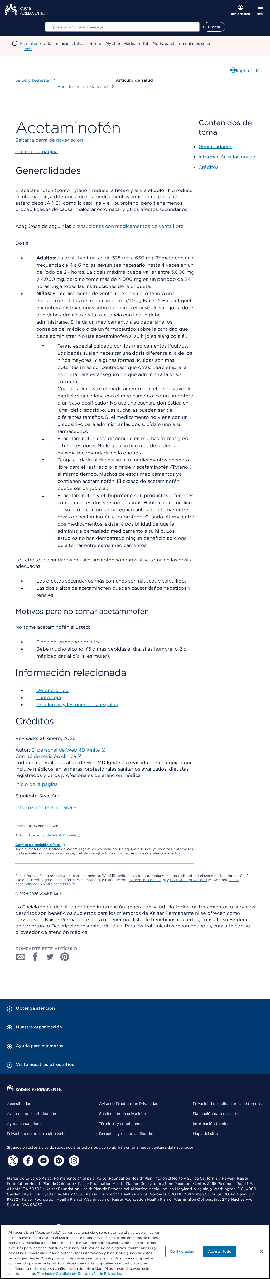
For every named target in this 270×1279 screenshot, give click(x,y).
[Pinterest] (58, 1160)
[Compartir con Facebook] (35, 956)
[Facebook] (27, 1160)
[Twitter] (12, 1160)
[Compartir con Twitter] (50, 956)
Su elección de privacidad (122, 1114)
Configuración (182, 1251)
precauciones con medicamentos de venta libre (128, 226)
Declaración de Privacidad (100, 1274)
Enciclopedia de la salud (83, 86)
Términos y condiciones (120, 1124)
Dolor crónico (52, 690)
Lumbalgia (48, 697)
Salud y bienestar (33, 80)
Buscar (214, 27)
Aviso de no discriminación (31, 1114)
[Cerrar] (261, 1251)
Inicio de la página (36, 784)
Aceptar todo (219, 1251)
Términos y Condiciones (56, 1274)
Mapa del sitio (205, 1134)
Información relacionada (43, 807)
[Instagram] (73, 1160)
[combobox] (122, 27)
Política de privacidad (188, 880)
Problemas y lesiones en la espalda (77, 704)
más (28, 48)
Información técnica (211, 1124)
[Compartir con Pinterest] (65, 956)
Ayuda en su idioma (25, 1124)
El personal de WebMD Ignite (51, 835)
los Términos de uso (145, 880)
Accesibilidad (19, 1104)
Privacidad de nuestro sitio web (36, 1134)
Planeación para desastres (216, 1114)
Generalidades (215, 146)
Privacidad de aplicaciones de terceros (228, 1104)
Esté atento (31, 43)
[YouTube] (42, 1160)
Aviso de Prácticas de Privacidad (128, 1104)
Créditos (209, 167)
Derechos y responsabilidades (126, 1134)
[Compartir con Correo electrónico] (20, 956)
